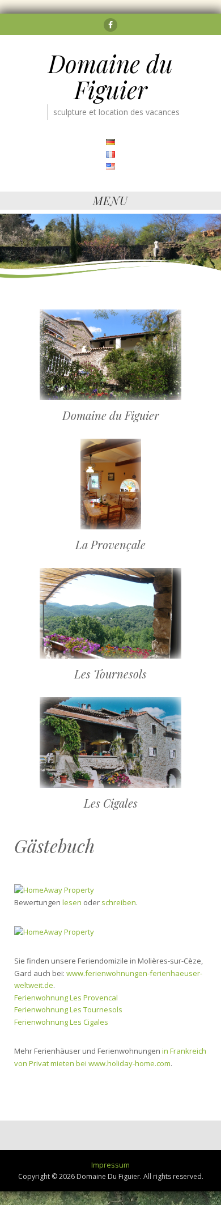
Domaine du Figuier (110, 76)
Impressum (110, 1165)
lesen (72, 902)
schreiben (118, 902)
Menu (110, 200)
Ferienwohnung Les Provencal (66, 997)
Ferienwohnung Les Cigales (61, 1022)
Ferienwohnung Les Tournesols (68, 1009)
